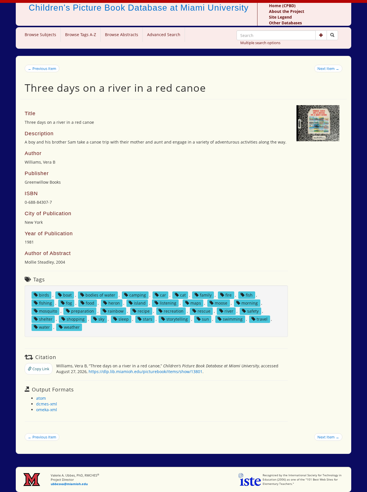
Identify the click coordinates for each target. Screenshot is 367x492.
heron (114, 303)
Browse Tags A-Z (80, 34)
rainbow (116, 311)
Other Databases (285, 23)
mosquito (48, 311)
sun (205, 319)
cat (183, 295)
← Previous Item (42, 68)
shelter (45, 319)
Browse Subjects (40, 34)
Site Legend (280, 17)
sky (101, 319)
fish (249, 295)
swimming (233, 319)
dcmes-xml (46, 404)
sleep (123, 319)
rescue (204, 311)
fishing (45, 303)
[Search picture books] (332, 35)
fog (69, 303)
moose (221, 303)
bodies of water (100, 295)
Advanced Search (163, 34)
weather (72, 327)
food (90, 303)
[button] (321, 35)
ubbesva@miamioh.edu (69, 484)
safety (253, 311)
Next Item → (328, 68)
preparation (82, 311)
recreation (174, 311)
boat (67, 295)
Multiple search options (260, 42)
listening (168, 303)
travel (262, 319)
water (44, 327)
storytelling (177, 319)
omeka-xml (46, 409)
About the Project (286, 11)
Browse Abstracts (121, 34)
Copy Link (40, 368)
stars (147, 319)
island (140, 303)
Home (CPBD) (282, 5)
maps (195, 303)
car (163, 295)
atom (41, 398)
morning (249, 303)
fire (228, 295)
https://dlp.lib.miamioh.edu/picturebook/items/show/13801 (145, 371)
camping (137, 295)
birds (44, 295)
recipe (144, 311)
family (206, 295)
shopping (76, 319)
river (229, 311)
